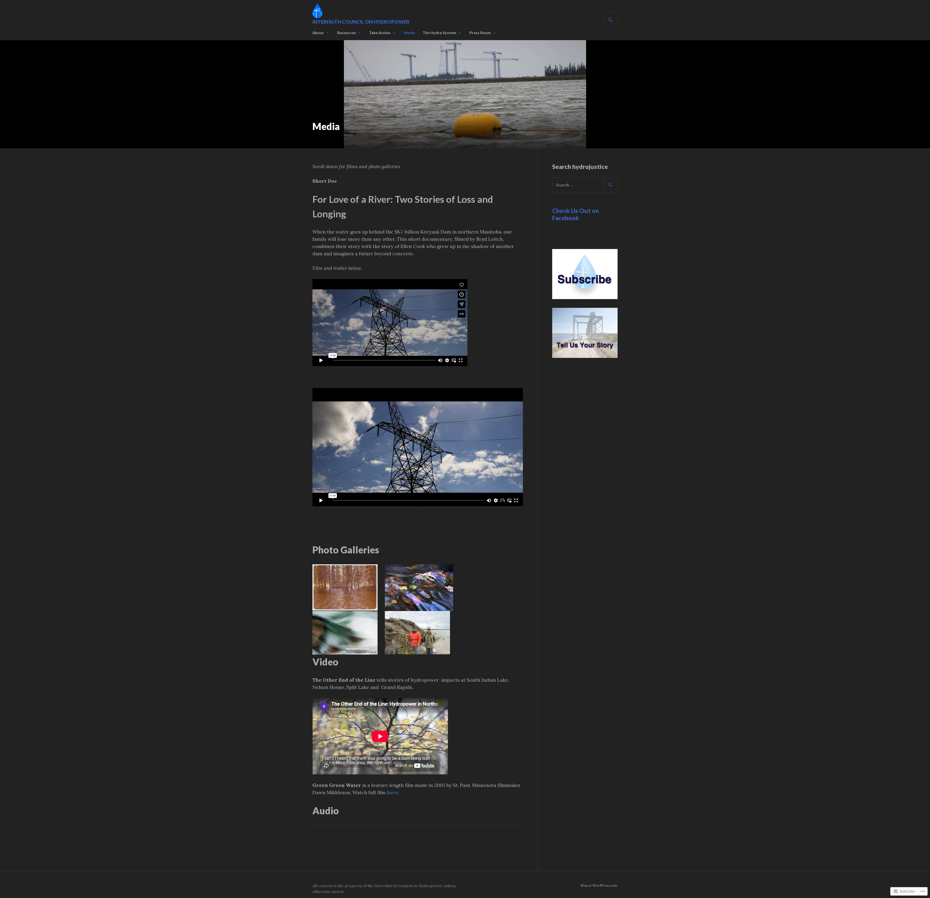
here (393, 792)
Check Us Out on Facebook (575, 214)
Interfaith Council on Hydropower (361, 22)
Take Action (379, 32)
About (318, 32)
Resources (346, 32)
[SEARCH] (610, 19)
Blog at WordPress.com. (599, 885)
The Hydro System (439, 32)
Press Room (480, 32)
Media (409, 32)
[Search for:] (585, 184)
